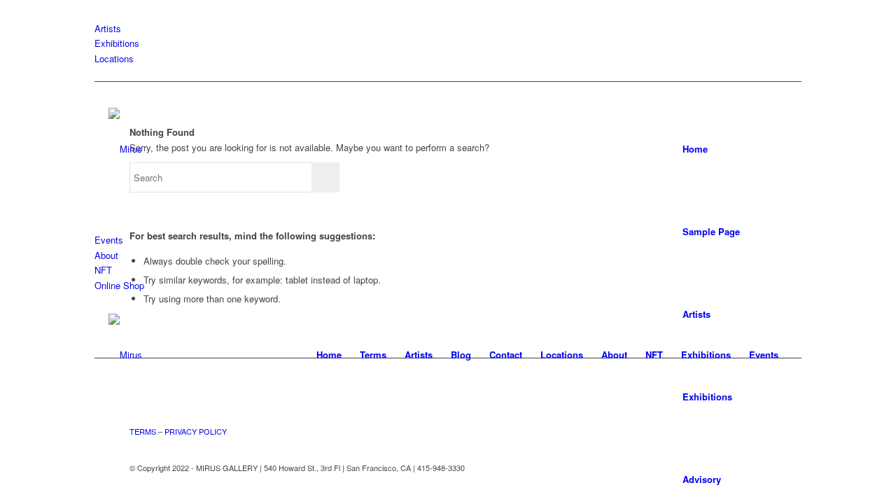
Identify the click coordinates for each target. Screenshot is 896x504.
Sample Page (711, 231)
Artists (107, 28)
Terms (373, 354)
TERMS (143, 431)
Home (695, 148)
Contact (505, 354)
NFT (103, 269)
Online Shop (119, 285)
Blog (461, 354)
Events (108, 239)
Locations (114, 58)
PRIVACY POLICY (195, 431)
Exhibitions (116, 43)
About (106, 255)
